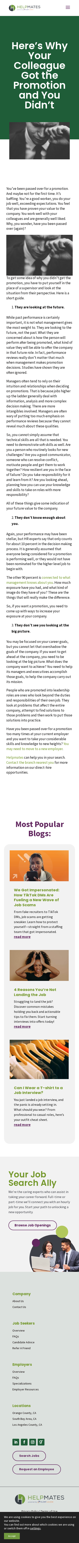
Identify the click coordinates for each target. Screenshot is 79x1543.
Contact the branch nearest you (30, 762)
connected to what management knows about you (38, 580)
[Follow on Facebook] (24, 1442)
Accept (12, 1536)
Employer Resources (25, 1389)
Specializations (22, 1383)
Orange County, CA (24, 1413)
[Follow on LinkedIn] (15, 1442)
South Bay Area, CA (24, 1419)
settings (35, 1528)
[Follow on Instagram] (32, 1442)
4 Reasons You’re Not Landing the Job (35, 992)
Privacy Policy (30, 1511)
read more (22, 936)
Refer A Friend (21, 1348)
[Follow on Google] (41, 1442)
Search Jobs (29, 1456)
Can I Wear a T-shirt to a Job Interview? (38, 1090)
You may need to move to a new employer (37, 746)
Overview (18, 1330)
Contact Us (19, 1307)
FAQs (15, 1336)
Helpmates (14, 757)
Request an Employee (36, 1469)
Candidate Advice (23, 1342)
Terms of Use (49, 1511)
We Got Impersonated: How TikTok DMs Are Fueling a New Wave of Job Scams (36, 897)
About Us (18, 1301)
